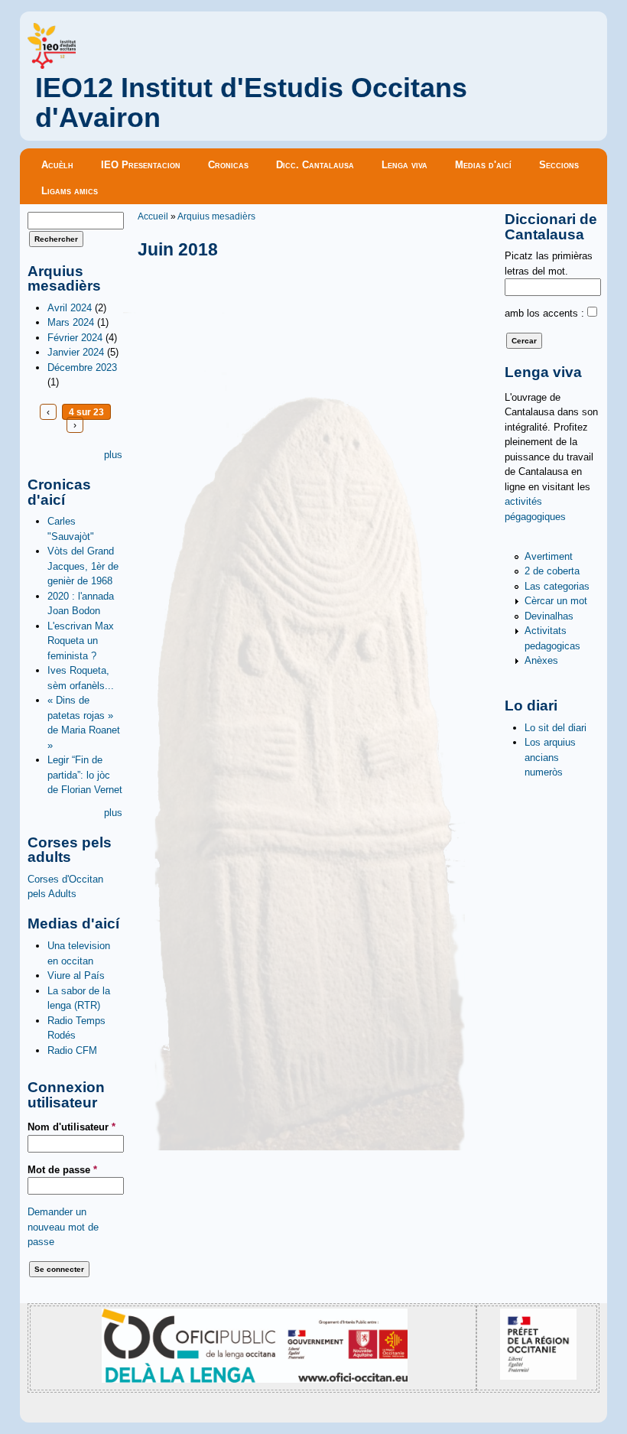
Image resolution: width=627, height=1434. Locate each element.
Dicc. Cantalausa (315, 165)
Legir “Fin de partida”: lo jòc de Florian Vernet (84, 774)
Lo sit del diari (555, 727)
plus (113, 454)
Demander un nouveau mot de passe (63, 1226)
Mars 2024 (70, 322)
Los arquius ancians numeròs (550, 757)
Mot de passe (62, 1169)
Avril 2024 (69, 308)
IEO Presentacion (140, 165)
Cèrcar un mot (556, 600)
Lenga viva (404, 165)
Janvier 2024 (75, 352)
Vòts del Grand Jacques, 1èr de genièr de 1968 (83, 566)
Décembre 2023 (82, 367)
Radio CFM (72, 1050)
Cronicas (228, 165)
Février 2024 (74, 337)
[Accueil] (52, 65)
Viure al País (76, 975)
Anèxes (541, 660)
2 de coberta (552, 571)
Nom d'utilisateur (71, 1127)
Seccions (559, 165)
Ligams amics (69, 191)
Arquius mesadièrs (216, 216)
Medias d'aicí (483, 165)
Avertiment (549, 556)
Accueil (153, 216)
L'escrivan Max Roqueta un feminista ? (80, 641)
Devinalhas (549, 616)
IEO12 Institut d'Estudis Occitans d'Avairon (251, 103)
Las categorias (557, 586)
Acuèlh (57, 165)
